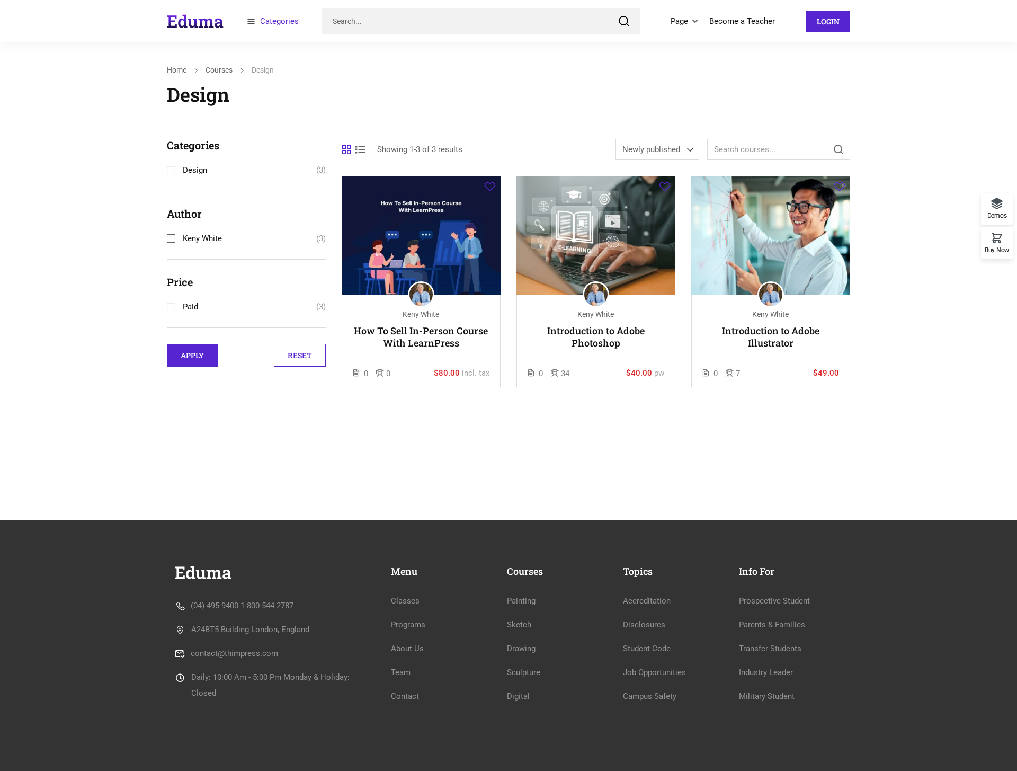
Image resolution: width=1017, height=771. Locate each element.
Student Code (647, 648)
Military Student (767, 696)
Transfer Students (770, 648)
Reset (300, 355)
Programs (408, 625)
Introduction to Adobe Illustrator (770, 337)
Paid (190, 307)
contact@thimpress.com (234, 653)
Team (401, 672)
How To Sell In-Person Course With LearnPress (421, 337)
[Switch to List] (360, 149)
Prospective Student (774, 601)
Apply (192, 355)
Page (679, 21)
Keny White (202, 238)
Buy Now (997, 249)
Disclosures (644, 625)
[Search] (624, 21)
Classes (405, 601)
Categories (279, 21)
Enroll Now (421, 235)
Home (176, 70)
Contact (405, 696)
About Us (407, 648)
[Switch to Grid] (346, 149)
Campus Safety (649, 696)
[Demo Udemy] (195, 20)
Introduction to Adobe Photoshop (596, 337)
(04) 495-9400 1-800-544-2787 (242, 605)
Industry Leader (766, 672)
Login (828, 21)
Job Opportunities (654, 672)
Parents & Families (772, 625)
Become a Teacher (742, 21)
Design (195, 170)
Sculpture (523, 672)
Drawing (521, 648)
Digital (518, 696)
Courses (219, 70)
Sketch (519, 625)
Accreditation (647, 601)
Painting (521, 601)
